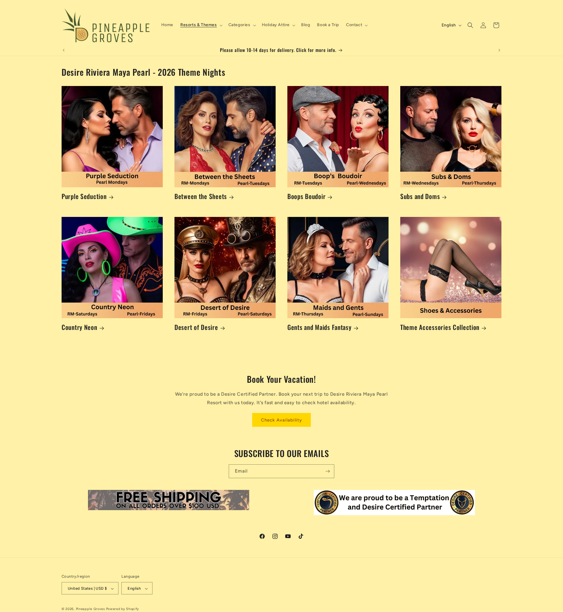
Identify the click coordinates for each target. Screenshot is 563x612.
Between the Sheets (200, 196)
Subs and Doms (420, 196)
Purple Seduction (84, 196)
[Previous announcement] (63, 50)
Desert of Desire (196, 327)
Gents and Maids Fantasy (319, 327)
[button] (201, 25)
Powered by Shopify (122, 609)
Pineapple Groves (90, 609)
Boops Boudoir (306, 196)
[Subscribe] (327, 471)
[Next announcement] (499, 50)
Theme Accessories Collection (439, 327)
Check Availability (281, 420)
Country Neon (79, 327)
